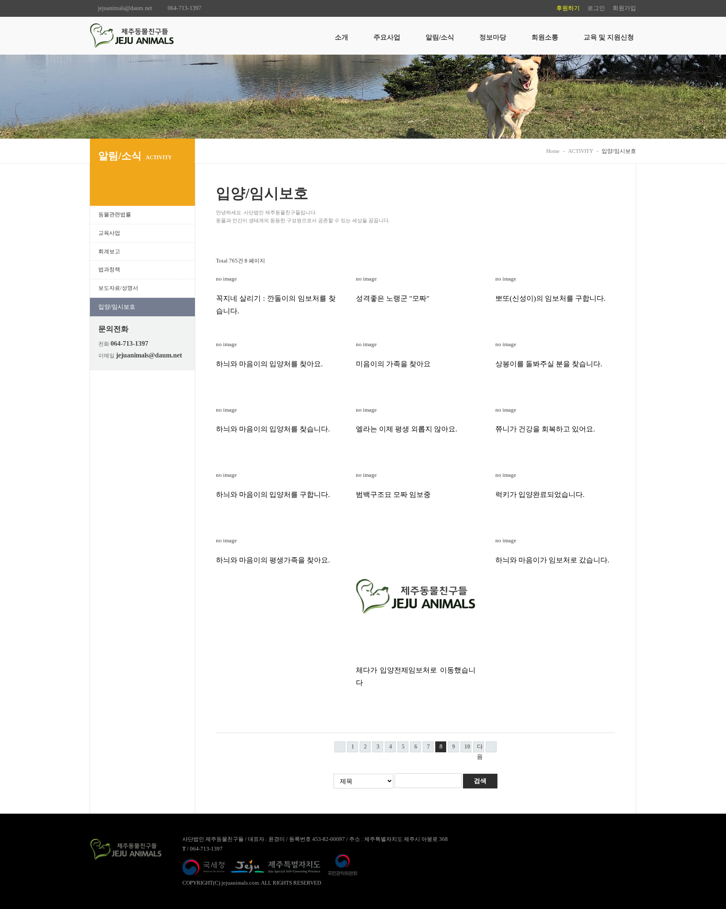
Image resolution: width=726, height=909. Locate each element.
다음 (480, 747)
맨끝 (491, 746)
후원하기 (568, 8)
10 (467, 746)
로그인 (596, 8)
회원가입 (624, 8)
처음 (339, 746)
